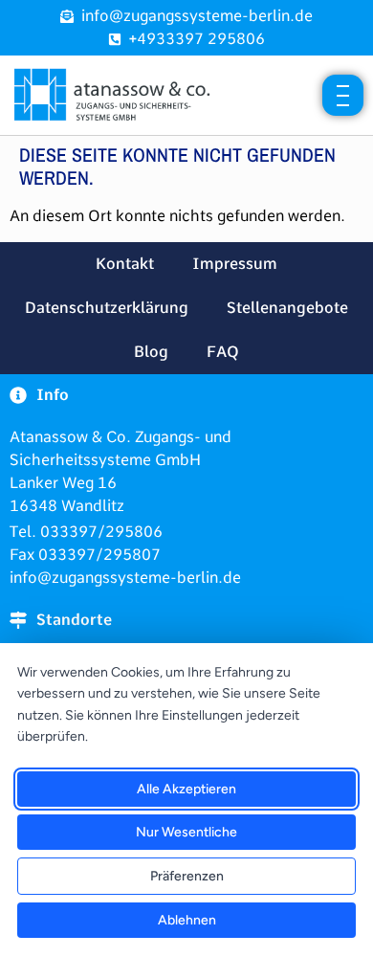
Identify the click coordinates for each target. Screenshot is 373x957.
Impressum (234, 264)
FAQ (223, 352)
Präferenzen (187, 876)
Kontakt (125, 264)
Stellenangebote (287, 308)
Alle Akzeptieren (186, 789)
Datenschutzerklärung (106, 308)
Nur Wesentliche (186, 832)
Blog (151, 352)
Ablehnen (187, 920)
